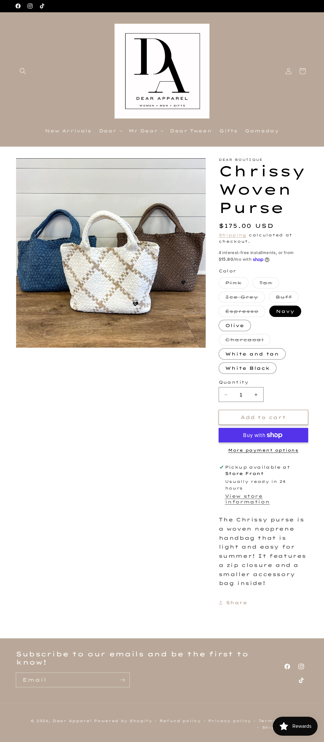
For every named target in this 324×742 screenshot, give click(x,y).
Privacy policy (229, 721)
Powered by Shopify (123, 721)
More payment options (263, 450)
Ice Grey (245, 298)
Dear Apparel (72, 721)
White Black (247, 368)
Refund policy (180, 721)
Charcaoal (248, 341)
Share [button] (236, 602)
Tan (269, 284)
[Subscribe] (122, 679)
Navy (285, 311)
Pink (236, 284)
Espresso (245, 312)
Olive (234, 325)
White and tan (252, 354)
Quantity (234, 382)
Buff (287, 298)
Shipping (233, 235)
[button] (23, 71)
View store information (247, 499)
